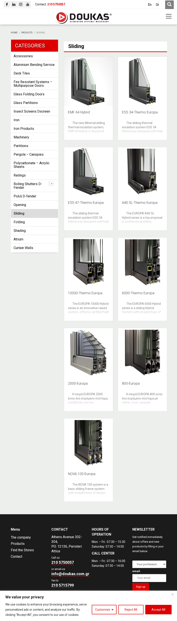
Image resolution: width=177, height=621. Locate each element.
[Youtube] (27, 4)
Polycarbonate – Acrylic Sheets (31, 165)
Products (18, 544)
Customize (102, 609)
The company (21, 537)
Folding (19, 222)
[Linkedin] (14, 4)
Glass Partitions (26, 103)
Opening (20, 205)
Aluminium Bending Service (34, 65)
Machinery (21, 137)
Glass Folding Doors (29, 94)
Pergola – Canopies (29, 154)
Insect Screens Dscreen (32, 111)
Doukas (6, 511)
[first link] (169, 4)
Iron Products (24, 129)
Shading (20, 231)
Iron (16, 120)
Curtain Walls (23, 248)
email (136, 571)
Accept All (158, 609)
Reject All (131, 609)
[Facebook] (7, 4)
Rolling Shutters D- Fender (28, 186)
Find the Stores (22, 550)
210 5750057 (62, 562)
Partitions (21, 146)
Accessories (23, 56)
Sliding (19, 213)
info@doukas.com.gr (70, 573)
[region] (88, 606)
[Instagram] (20, 4)
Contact (16, 556)
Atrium (18, 239)
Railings (20, 175)
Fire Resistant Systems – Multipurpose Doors (33, 84)
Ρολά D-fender (25, 196)
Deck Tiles (22, 73)
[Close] (172, 594)
